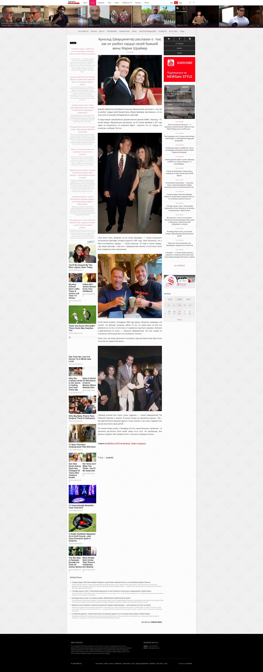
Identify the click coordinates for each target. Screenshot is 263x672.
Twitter (133, 443)
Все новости (83, 31)
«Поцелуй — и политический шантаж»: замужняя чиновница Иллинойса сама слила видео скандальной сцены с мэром (179, 255)
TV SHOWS (179, 43)
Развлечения (124, 31)
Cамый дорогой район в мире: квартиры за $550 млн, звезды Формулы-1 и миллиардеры (179, 161)
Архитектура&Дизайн (147, 31)
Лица (182, 31)
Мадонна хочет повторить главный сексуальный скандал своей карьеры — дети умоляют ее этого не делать (111, 605)
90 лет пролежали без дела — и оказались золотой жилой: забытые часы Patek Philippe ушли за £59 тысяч (179, 126)
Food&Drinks (112, 31)
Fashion (94, 31)
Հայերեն (109, 457)
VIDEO (179, 53)
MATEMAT (189, 663)
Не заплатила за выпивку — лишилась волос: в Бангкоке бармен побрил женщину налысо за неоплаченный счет (179, 185)
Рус (176, 3)
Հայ (171, 3)
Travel (134, 31)
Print (101, 457)
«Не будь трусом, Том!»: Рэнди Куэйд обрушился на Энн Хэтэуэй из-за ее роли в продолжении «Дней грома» (111, 591)
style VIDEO (173, 31)
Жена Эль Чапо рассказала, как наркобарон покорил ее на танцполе (179, 244)
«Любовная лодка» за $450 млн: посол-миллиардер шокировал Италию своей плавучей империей (179, 150)
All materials (179, 265)
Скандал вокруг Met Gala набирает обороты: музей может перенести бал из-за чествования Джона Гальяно (111, 582)
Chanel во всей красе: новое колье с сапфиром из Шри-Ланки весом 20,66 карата (179, 173)
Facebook (126, 443)
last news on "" (151, 622)
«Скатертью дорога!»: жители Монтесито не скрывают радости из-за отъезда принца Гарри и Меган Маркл (111, 614)
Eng (180, 3)
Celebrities (162, 31)
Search (179, 319)
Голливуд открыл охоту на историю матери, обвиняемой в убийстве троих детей (101, 598)
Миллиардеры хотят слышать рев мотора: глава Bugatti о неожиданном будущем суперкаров (179, 138)
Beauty (101, 31)
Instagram (142, 443)
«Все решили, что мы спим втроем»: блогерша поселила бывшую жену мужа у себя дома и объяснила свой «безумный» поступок (179, 221)
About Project (77, 642)
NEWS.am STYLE (113, 443)
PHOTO (179, 48)
